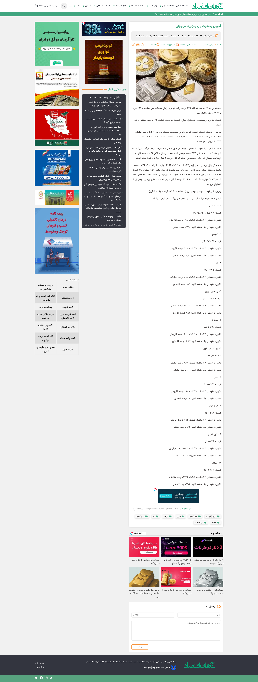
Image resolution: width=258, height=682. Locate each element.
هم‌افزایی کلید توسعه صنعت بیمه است (105, 97)
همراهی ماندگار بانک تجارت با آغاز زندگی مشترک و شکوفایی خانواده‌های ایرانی (104, 104)
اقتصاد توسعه (138, 6)
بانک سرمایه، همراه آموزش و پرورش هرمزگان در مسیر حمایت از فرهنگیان (102, 186)
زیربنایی (153, 6)
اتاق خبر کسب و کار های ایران (45, 298)
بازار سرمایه (121, 6)
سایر (78, 6)
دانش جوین (68, 287)
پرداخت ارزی (45, 307)
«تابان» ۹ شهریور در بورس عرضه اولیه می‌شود (102, 225)
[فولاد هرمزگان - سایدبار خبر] (104, 62)
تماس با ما (40, 663)
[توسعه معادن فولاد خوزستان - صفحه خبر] (57, 87)
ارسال (140, 647)
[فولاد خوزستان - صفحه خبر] (57, 127)
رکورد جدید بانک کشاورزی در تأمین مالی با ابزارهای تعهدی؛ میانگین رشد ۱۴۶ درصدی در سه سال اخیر (102, 196)
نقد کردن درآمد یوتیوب (45, 338)
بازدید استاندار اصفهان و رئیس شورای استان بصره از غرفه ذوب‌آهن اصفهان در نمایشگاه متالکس (103, 208)
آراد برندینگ (68, 298)
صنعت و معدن (103, 6)
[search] (64, 6)
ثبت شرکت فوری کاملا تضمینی (68, 316)
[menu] (70, 6)
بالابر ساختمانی (67, 327)
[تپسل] (155, 489)
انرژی (88, 6)
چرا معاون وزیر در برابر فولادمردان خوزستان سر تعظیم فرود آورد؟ (183, 14)
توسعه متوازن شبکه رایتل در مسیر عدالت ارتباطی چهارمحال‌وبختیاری (104, 178)
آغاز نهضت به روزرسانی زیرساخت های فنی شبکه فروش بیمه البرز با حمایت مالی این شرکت (103, 151)
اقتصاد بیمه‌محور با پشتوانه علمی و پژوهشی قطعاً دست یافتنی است (103, 161)
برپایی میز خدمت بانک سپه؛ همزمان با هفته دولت (103, 112)
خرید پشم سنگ (68, 338)
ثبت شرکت (67, 307)
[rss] (51, 678)
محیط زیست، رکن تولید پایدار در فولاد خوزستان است (105, 169)
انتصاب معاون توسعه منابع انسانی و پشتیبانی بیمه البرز (102, 141)
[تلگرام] (133, 44)
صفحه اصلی (182, 6)
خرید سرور (68, 349)
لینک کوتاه (186, 509)
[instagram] (46, 678)
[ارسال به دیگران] (137, 44)
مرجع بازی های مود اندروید (45, 349)
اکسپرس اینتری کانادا (45, 327)
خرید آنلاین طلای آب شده (45, 316)
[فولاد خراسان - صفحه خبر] (57, 168)
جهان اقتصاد (133, 662)
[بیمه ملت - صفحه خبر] (57, 241)
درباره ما (41, 667)
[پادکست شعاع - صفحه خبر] (57, 44)
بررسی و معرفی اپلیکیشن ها (45, 287)
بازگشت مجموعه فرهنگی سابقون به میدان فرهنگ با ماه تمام (104, 218)
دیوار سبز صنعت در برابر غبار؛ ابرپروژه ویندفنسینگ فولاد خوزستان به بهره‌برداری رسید (104, 130)
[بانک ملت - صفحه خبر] (57, 197)
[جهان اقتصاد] (207, 6)
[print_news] (142, 44)
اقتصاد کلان (168, 6)
